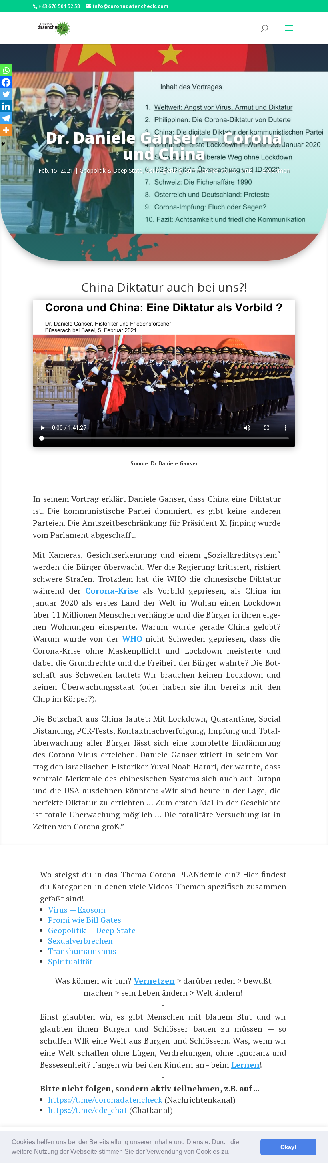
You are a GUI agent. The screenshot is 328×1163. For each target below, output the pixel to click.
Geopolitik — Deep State (92, 930)
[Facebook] (6, 82)
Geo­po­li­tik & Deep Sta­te (111, 170)
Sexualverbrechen (80, 940)
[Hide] (3, 144)
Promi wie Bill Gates (84, 919)
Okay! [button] (288, 1147)
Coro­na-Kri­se (111, 590)
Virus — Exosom (77, 909)
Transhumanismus (82, 951)
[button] (232, 1152)
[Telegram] (6, 118)
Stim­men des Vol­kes (211, 170)
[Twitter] (6, 94)
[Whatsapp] (6, 70)
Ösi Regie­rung (164, 170)
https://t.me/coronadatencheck (105, 1099)
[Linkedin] (6, 106)
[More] (6, 130)
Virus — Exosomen (265, 170)
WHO (132, 638)
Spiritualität (70, 961)
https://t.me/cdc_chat (87, 1110)
